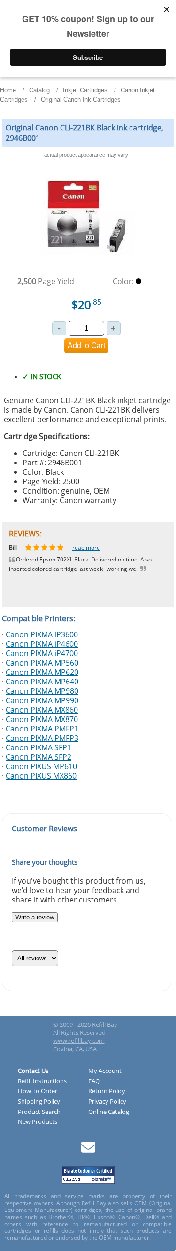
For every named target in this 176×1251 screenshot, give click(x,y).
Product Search (39, 1112)
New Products (37, 1122)
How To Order (37, 1091)
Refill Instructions (42, 1081)
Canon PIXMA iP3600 (42, 634)
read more (93, 548)
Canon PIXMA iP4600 (42, 644)
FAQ (94, 1081)
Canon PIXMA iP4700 (42, 653)
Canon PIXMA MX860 (42, 710)
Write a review (34, 917)
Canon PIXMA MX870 (42, 719)
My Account (105, 1071)
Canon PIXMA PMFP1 (42, 728)
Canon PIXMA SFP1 (38, 747)
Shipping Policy (39, 1101)
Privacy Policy (107, 1101)
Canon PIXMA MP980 (42, 691)
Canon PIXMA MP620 (42, 672)
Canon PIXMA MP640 (42, 681)
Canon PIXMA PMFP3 (42, 738)
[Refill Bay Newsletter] (88, 1150)
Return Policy (106, 1091)
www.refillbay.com (79, 1040)
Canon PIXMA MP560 (42, 663)
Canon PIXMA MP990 (42, 700)
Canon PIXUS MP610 (41, 766)
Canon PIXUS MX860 (41, 776)
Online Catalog (108, 1112)
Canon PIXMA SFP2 (38, 757)
